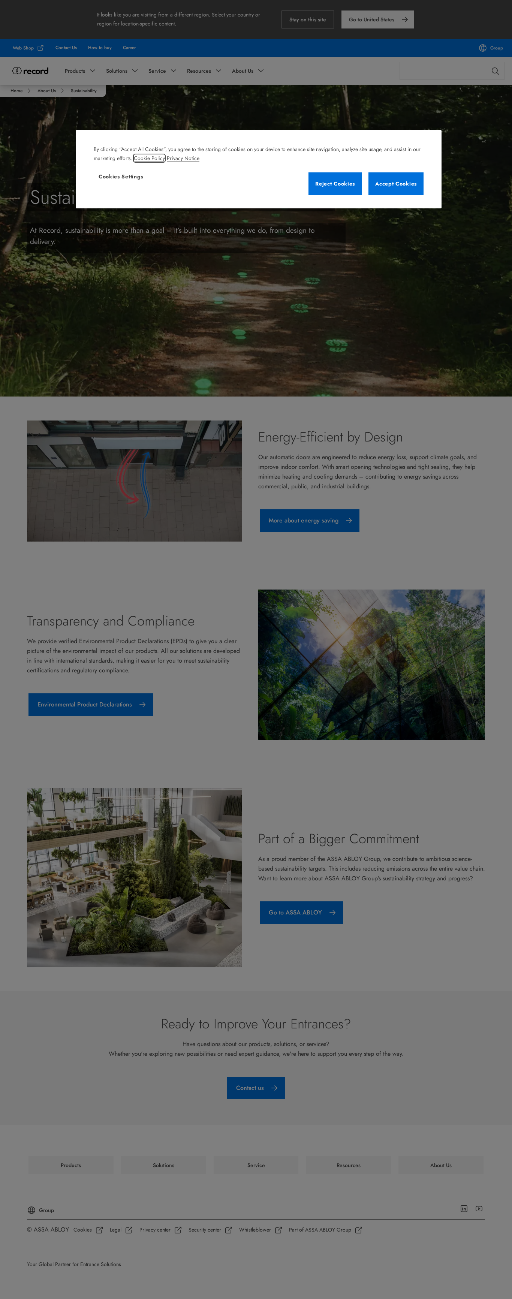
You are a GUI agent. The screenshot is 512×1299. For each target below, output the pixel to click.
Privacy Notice (183, 158)
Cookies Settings (121, 176)
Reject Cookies (335, 183)
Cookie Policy (149, 158)
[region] (259, 169)
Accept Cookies (396, 183)
